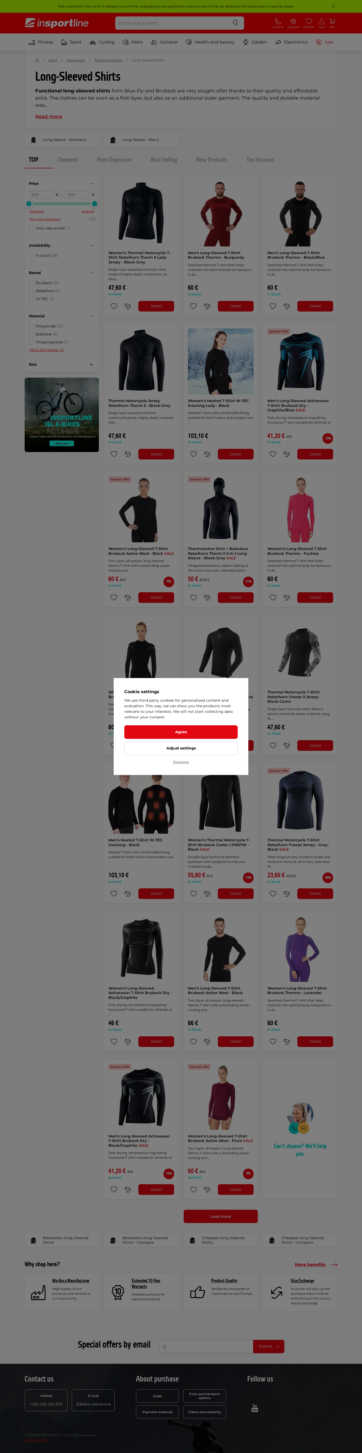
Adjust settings (181, 748)
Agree (181, 732)
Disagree (181, 762)
